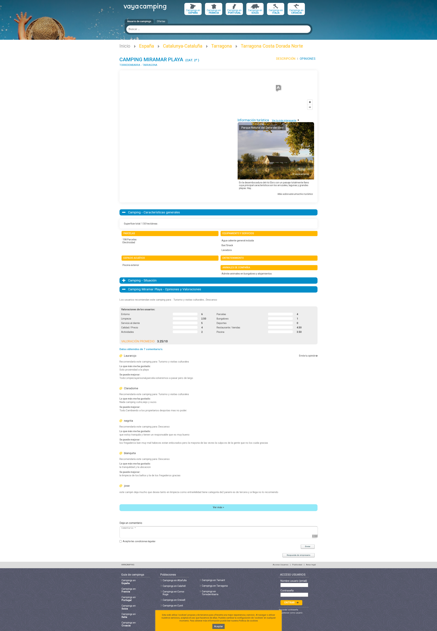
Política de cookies (248, 620)
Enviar (307, 546)
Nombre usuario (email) (293, 580)
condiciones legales (145, 541)
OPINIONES (307, 58)
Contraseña (287, 590)
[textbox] (218, 29)
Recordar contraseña (288, 610)
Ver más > (218, 507)
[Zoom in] (309, 102)
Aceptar (218, 626)
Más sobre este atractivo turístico (295, 194)
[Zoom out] (309, 107)
